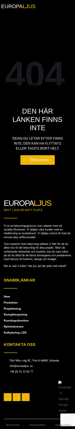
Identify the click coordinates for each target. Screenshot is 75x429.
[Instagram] (17, 397)
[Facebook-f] (8, 397)
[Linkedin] (26, 397)
